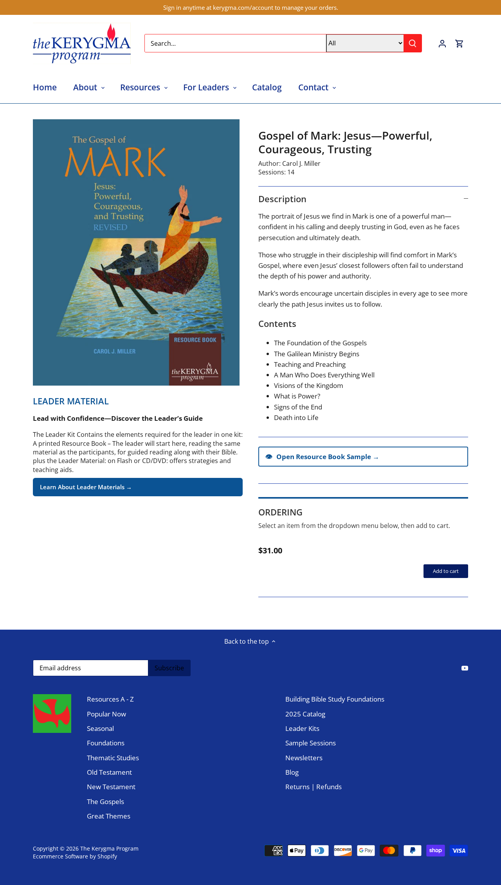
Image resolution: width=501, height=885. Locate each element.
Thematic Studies (113, 757)
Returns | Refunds (313, 786)
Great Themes (108, 815)
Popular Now (106, 713)
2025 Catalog (305, 713)
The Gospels (105, 801)
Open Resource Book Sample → (322, 456)
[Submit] (413, 43)
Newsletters (304, 757)
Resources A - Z (110, 699)
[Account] (442, 43)
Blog (292, 772)
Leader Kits (302, 728)
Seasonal (100, 728)
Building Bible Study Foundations (334, 699)
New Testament (111, 786)
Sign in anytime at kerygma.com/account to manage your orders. (250, 7)
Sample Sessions (310, 742)
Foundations (105, 742)
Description (282, 199)
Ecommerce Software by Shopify (75, 856)
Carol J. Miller (301, 163)
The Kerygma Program (109, 848)
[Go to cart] (459, 43)
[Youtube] (464, 667)
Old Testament (109, 772)
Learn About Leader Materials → (86, 487)
